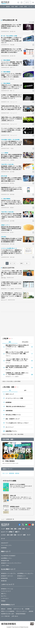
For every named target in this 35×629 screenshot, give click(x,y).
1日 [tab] (10, 390)
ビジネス (3, 535)
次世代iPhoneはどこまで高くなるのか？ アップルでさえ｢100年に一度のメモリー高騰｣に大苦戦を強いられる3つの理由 (11, 203)
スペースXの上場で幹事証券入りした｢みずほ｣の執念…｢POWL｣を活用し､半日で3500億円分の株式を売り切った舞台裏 (11, 143)
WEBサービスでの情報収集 (7, 611)
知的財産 (31, 611)
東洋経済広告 (4, 578)
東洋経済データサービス (7, 576)
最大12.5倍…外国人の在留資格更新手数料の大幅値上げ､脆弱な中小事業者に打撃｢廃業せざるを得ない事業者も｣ (11, 156)
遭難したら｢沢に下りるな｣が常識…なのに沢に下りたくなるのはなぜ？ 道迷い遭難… (17, 352)
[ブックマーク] (33, 31)
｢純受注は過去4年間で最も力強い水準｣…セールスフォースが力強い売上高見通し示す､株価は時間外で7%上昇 (11, 107)
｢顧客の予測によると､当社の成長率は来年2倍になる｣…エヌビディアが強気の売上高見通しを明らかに (11, 119)
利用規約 (3, 600)
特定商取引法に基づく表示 (7, 613)
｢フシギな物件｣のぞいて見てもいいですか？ (17, 423)
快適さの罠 (13, 495)
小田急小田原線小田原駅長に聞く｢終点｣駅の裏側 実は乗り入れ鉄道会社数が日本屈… (17, 366)
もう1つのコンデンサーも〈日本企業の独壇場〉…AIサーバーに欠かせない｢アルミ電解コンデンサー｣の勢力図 (11, 75)
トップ (2, 6)
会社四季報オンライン (6, 558)
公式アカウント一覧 (18, 608)
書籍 (16, 531)
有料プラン (4, 593)
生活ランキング (10, 394)
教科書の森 (4, 580)
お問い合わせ (15, 616)
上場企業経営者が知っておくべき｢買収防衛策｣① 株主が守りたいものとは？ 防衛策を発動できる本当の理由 (11, 50)
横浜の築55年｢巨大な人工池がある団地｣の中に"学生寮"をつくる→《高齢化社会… (17, 346)
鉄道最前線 (8, 402)
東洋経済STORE (5, 560)
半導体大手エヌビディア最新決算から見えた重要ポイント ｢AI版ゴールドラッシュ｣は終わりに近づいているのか (11, 87)
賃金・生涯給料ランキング (12, 418)
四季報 (10, 531)
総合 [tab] (10, 342)
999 (21, 263)
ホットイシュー (10, 427)
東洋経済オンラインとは (7, 588)
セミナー (3, 531)
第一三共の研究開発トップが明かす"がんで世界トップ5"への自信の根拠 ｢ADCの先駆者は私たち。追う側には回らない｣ (11, 40)
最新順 (8, 6)
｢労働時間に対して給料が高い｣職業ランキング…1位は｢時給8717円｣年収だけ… (17, 373)
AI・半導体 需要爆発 (8, 461)
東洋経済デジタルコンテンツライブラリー (11, 563)
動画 (25, 6)
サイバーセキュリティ (6, 545)
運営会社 (3, 608)
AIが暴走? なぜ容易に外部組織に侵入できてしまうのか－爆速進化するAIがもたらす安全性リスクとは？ (11, 96)
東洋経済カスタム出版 (22, 578)
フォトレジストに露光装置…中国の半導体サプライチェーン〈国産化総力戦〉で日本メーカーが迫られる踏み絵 (11, 63)
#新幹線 (17, 473)
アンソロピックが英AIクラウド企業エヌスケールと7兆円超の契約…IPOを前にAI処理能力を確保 (11, 130)
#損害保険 (11, 473)
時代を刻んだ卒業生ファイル (13, 414)
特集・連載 (14, 6)
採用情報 (9, 608)
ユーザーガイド (5, 598)
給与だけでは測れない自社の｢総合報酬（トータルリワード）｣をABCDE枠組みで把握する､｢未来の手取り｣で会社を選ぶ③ (11, 216)
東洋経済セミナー (21, 576)
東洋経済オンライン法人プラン (8, 573)
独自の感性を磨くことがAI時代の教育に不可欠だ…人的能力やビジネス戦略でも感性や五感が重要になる (11, 179)
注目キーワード (7, 469)
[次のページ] (27, 263)
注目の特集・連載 (8, 439)
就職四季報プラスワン (11, 431)
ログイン (27, 2)
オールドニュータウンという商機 (14, 398)
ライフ (28, 535)
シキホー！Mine (5, 565)
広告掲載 (27, 608)
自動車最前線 (9, 410)
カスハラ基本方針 (5, 616)
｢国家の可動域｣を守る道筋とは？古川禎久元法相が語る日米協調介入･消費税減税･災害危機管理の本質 (11, 240)
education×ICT (4, 543)
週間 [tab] (25, 390)
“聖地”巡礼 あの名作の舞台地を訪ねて (16, 406)
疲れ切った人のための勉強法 (17, 484)
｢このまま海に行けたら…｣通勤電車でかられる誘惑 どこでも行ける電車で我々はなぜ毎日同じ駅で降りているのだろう (11, 251)
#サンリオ (5, 473)
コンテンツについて (6, 591)
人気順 (21, 6)
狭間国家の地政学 (14, 506)
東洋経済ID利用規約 (20, 613)
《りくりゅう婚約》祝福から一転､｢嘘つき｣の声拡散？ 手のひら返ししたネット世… (17, 359)
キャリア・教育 (22, 535)
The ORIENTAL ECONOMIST (8, 555)
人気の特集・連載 (8, 387)
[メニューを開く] (33, 2)
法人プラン (4, 596)
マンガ (30, 6)
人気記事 (5, 338)
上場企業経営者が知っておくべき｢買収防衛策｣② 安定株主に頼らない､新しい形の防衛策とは (11, 26)
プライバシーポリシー (21, 611)
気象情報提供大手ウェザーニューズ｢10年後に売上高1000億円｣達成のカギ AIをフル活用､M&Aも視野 (11, 189)
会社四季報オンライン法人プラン (25, 573)
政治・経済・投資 (11, 535)
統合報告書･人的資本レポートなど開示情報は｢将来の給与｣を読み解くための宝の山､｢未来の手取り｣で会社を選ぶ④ (11, 168)
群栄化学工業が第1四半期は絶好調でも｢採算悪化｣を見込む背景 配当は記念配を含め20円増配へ (11, 228)
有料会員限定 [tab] (25, 342)
